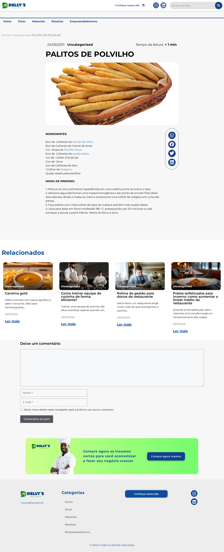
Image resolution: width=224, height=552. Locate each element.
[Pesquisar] (218, 5)
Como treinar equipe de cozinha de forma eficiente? (81, 296)
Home (7, 21)
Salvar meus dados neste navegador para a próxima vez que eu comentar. (69, 409)
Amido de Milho (82, 141)
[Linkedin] (163, 5)
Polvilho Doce (73, 149)
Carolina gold (16, 293)
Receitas (57, 21)
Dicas (22, 21)
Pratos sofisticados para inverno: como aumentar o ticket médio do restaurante (195, 298)
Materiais (38, 21)
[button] (172, 135)
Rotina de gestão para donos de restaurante (135, 295)
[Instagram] (156, 5)
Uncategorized (21, 35)
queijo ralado (80, 153)
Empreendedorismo (83, 21)
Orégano (66, 169)
